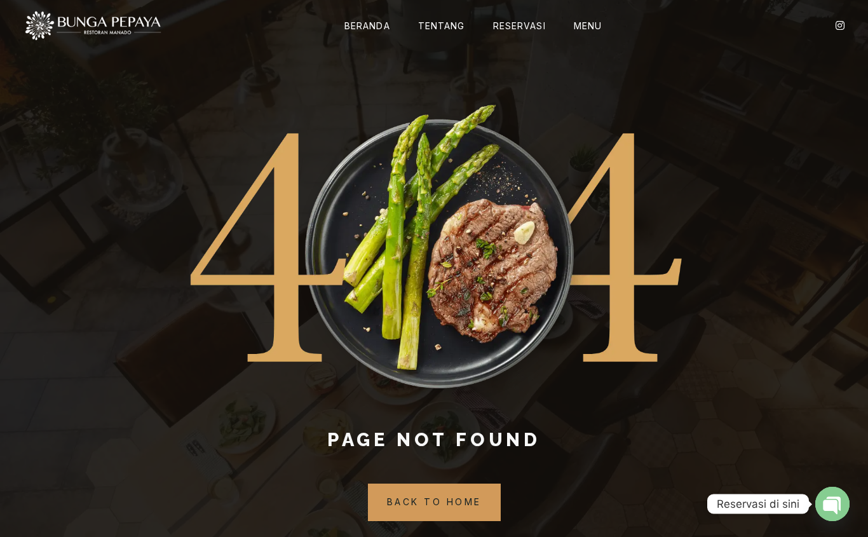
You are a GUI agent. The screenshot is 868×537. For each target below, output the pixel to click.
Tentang (441, 25)
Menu (588, 25)
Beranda (367, 25)
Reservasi (519, 25)
